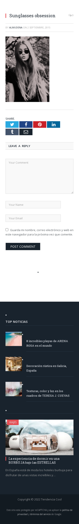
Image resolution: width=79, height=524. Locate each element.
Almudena (15, 27)
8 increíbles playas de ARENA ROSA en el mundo (47, 343)
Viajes (12, 422)
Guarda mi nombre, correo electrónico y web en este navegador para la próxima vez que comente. (39, 232)
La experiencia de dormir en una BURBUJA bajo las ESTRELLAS (34, 461)
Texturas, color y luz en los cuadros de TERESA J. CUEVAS (48, 393)
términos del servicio (40, 514)
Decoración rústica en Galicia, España (46, 368)
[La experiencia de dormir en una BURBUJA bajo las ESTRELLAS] (39, 437)
